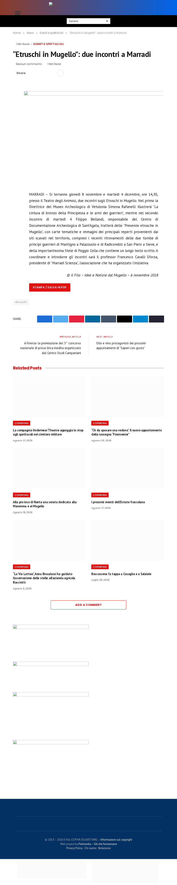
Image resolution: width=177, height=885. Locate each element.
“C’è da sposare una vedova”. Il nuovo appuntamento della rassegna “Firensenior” (126, 432)
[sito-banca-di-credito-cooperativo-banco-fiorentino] (50, 665)
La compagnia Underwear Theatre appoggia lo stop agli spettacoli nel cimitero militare (48, 432)
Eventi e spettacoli (48, 44)
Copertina (21, 423)
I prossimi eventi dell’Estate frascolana (118, 502)
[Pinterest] (17, 118)
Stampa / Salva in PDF (50, 287)
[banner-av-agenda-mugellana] (50, 695)
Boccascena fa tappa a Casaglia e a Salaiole (121, 574)
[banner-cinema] (50, 743)
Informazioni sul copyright (116, 839)
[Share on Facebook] (31, 73)
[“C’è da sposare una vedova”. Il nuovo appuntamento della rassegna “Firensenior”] (127, 396)
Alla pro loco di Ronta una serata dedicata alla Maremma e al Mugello (44, 504)
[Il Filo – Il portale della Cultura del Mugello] (88, 13)
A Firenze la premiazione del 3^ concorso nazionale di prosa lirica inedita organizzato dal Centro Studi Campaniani (50, 348)
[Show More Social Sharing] (60, 73)
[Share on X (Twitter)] (38, 73)
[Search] (160, 13)
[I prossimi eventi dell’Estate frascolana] (127, 468)
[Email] (17, 128)
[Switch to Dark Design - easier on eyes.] (153, 13)
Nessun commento (29, 64)
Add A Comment (88, 605)
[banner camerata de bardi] (50, 628)
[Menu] (18, 13)
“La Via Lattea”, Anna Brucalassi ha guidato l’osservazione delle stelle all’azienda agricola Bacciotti (44, 578)
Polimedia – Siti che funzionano (98, 844)
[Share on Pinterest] (45, 73)
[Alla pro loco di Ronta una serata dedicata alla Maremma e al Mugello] (49, 468)
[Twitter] (17, 108)
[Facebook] (17, 98)
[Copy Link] (52, 73)
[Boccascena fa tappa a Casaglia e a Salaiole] (127, 540)
